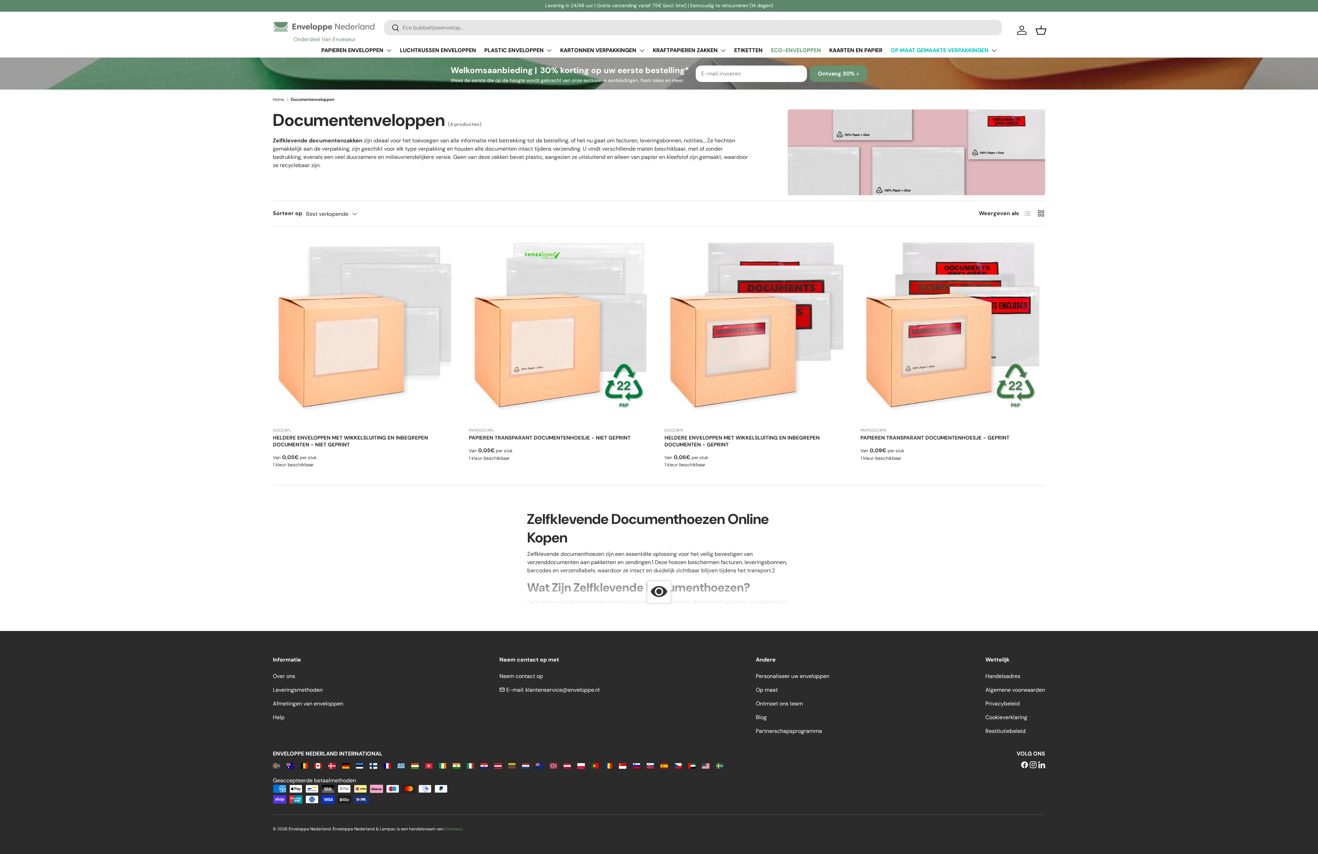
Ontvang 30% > (838, 73)
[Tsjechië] (678, 765)
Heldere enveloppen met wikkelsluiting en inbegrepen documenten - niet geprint (350, 441)
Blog (761, 717)
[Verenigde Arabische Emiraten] (691, 765)
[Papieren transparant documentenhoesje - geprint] (952, 329)
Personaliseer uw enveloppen (792, 676)
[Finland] (373, 765)
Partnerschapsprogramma (789, 731)
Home (278, 99)
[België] (304, 765)
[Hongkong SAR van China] (428, 765)
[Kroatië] (484, 765)
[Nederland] (525, 765)
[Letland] (497, 765)
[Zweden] (719, 765)
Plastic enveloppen (514, 50)
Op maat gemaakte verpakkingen (939, 50)
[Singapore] (622, 765)
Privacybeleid (1002, 703)
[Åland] (276, 765)
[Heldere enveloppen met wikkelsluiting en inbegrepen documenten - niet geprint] (365, 329)
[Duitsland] (345, 765)
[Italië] (470, 765)
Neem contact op (521, 676)
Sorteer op (287, 213)
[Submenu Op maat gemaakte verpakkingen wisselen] (994, 50)
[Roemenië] (608, 765)
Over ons (284, 676)
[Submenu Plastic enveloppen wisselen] (549, 50)
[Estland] (359, 765)
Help (279, 717)
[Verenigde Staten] (705, 765)
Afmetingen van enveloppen (308, 703)
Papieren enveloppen (352, 50)
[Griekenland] (401, 765)
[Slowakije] (650, 765)
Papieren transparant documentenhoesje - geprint (934, 437)
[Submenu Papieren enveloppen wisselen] (389, 50)
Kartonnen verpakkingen (598, 50)
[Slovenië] (636, 765)
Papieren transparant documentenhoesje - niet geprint (550, 437)
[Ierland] (442, 765)
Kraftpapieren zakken (685, 50)
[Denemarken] (331, 765)
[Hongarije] (414, 765)
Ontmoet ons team (779, 703)
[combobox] (693, 27)
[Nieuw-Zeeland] (539, 765)
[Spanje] (664, 765)
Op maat (767, 689)
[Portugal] (595, 765)
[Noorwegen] (553, 765)
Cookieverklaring (1006, 717)
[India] (456, 765)
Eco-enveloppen (796, 50)
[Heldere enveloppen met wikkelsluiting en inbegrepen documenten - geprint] (756, 329)
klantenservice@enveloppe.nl (562, 689)
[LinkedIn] (1041, 765)
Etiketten (748, 50)
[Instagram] (1033, 765)
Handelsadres (1002, 676)
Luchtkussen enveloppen (438, 50)
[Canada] (318, 765)
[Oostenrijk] (567, 765)
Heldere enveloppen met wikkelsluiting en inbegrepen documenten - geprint (742, 441)
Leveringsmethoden (298, 689)
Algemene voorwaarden (1015, 689)
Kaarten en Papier (855, 50)
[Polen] (581, 765)
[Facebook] (1024, 765)
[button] (1041, 30)
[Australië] (290, 765)
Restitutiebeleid (1005, 731)
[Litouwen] (512, 765)
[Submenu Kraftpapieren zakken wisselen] (723, 50)
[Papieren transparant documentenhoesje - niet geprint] (561, 329)
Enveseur (453, 829)
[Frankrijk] (387, 765)
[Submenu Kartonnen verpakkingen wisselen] (642, 50)
